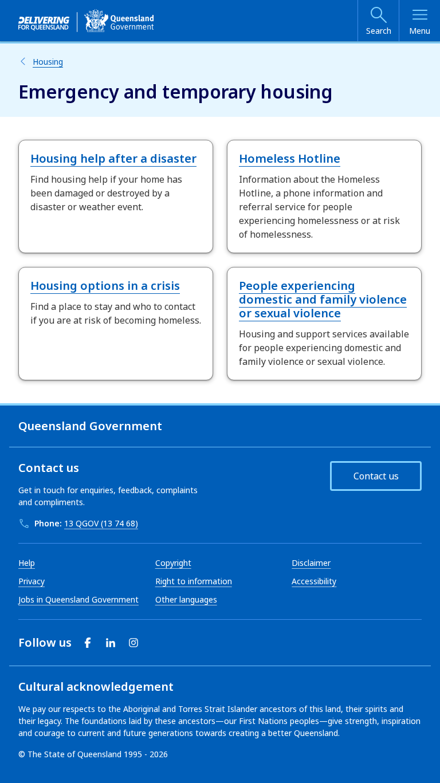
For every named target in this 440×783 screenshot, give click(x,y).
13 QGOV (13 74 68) (101, 523)
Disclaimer (311, 562)
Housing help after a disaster (113, 158)
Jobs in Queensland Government (78, 599)
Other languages (186, 599)
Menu (419, 30)
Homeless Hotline (289, 158)
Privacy (31, 581)
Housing (48, 61)
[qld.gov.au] (86, 20)
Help (26, 562)
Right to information (193, 581)
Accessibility (314, 581)
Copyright (173, 562)
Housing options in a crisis (105, 285)
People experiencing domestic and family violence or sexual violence (323, 299)
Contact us (376, 476)
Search (378, 30)
